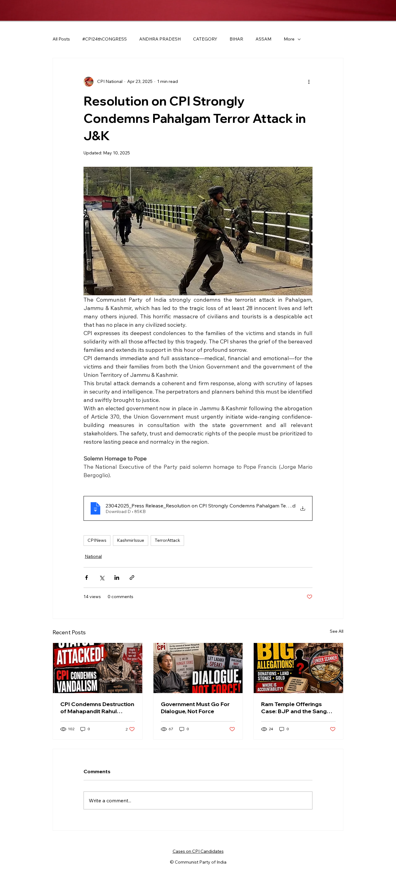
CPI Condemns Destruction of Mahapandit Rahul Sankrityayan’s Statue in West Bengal (97, 708)
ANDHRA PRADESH (160, 39)
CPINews (97, 540)
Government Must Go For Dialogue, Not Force (195, 708)
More (289, 39)
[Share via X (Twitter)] (102, 577)
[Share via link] (132, 577)
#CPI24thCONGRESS (104, 39)
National (93, 556)
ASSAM (263, 39)
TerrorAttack (167, 540)
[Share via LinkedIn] (117, 577)
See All (336, 631)
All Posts (61, 39)
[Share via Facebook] (86, 577)
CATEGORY (205, 39)
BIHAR (236, 39)
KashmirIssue (130, 540)
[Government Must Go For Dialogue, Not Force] (198, 668)
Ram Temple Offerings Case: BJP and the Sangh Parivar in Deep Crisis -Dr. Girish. (295, 708)
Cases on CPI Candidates (198, 851)
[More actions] (308, 81)
